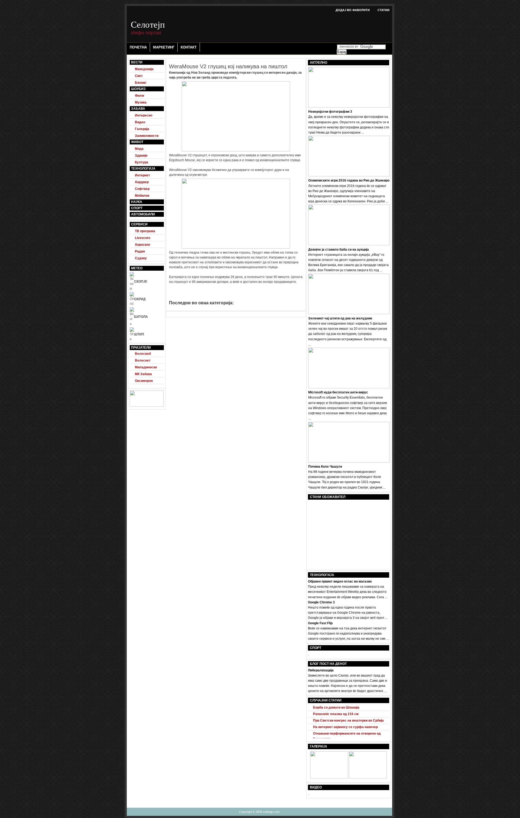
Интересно (143, 115)
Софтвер (142, 189)
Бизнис (141, 83)
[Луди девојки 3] (368, 777)
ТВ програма (145, 231)
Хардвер (142, 182)
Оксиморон (144, 377)
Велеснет (143, 356)
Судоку (141, 258)
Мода (139, 149)
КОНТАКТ (189, 47)
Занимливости (146, 136)
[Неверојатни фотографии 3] (329, 777)
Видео (140, 122)
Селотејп (148, 24)
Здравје (141, 155)
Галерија (142, 129)
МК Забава (143, 370)
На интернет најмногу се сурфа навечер (345, 723)
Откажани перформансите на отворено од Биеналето (347, 732)
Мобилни (142, 196)
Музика (141, 102)
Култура (141, 162)
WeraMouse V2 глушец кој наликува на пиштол (228, 66)
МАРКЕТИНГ (163, 47)
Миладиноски (146, 363)
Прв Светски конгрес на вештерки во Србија (348, 716)
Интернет (142, 175)
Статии (383, 10)
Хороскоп (142, 245)
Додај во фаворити (353, 10)
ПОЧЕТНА (138, 47)
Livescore (142, 238)
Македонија (144, 69)
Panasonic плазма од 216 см (336, 710)
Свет (139, 76)
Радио (140, 251)
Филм (139, 96)
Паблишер (143, 383)
